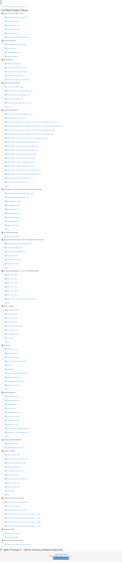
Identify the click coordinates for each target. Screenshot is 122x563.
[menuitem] (1, 4)
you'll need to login (68, 556)
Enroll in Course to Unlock (61, 558)
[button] (1, 1)
